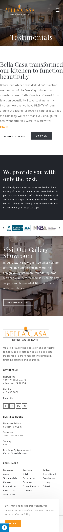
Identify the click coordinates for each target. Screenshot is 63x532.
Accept (13, 523)
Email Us (8, 398)
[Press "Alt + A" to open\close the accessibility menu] (4, 527)
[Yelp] (24, 406)
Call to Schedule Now (15, 453)
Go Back (41, 136)
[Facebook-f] (6, 406)
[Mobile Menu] (58, 9)
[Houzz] (18, 406)
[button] (4, 228)
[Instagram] (12, 406)
